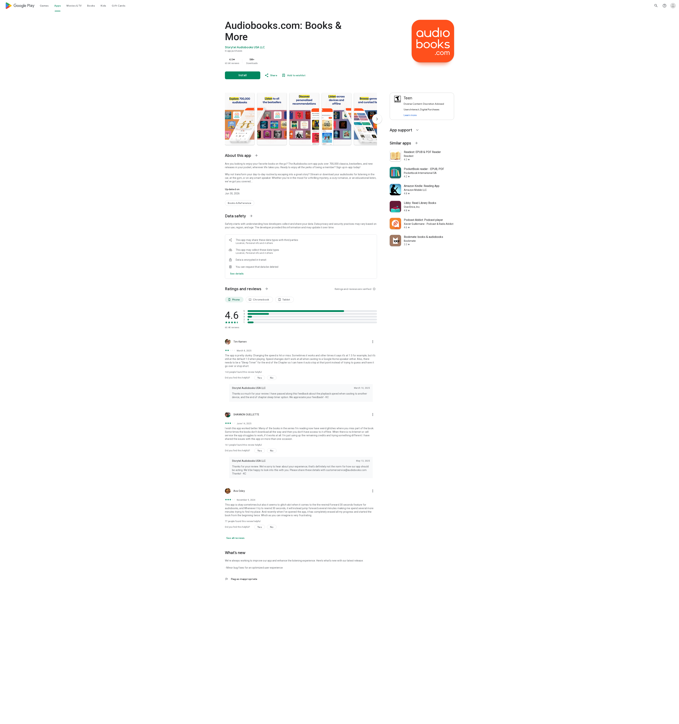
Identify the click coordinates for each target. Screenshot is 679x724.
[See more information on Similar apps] (416, 143)
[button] (239, 119)
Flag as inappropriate (241, 579)
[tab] (44, 5)
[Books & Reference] (239, 203)
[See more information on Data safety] (251, 216)
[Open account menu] (673, 5)
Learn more (410, 115)
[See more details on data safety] (237, 273)
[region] (295, 61)
